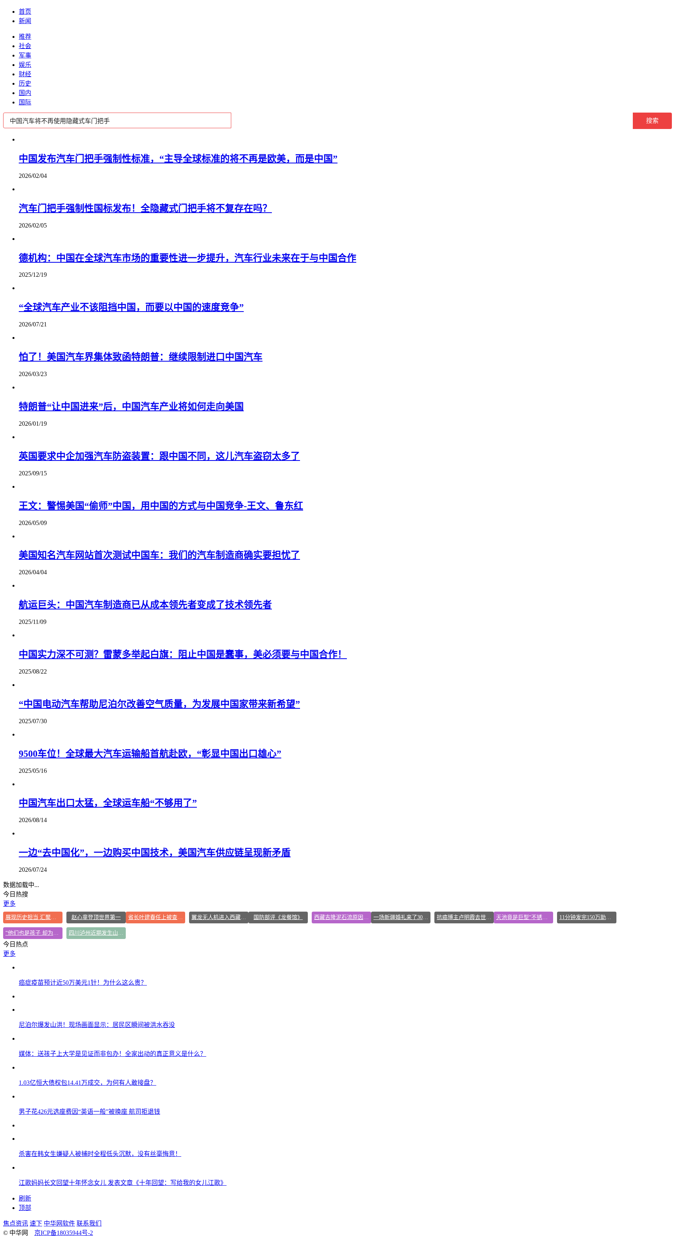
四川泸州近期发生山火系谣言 (97, 933)
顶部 (25, 1207)
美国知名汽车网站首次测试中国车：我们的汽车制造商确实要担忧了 (159, 555)
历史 (25, 83)
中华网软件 (59, 1223)
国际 (25, 102)
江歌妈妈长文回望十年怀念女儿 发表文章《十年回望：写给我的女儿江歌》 (123, 1182)
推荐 (25, 36)
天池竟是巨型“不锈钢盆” (524, 917)
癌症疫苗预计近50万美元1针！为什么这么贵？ (83, 982)
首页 (25, 11)
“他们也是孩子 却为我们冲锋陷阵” (33, 933)
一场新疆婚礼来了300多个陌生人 (401, 917)
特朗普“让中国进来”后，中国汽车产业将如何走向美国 (131, 406)
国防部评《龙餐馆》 (278, 917)
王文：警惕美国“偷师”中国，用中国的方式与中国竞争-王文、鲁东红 (161, 506)
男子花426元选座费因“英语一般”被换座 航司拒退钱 (89, 1111)
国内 (25, 93)
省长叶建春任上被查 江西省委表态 (156, 917)
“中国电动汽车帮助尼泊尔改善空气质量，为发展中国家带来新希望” (159, 704)
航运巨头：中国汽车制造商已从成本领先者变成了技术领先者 (145, 605)
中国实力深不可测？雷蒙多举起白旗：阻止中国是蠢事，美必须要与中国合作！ (183, 654)
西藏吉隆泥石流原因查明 (342, 917)
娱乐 (25, 64)
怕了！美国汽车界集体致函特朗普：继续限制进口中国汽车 (140, 357)
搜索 (652, 120)
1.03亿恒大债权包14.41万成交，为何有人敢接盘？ (87, 1082)
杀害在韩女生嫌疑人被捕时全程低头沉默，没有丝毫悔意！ (100, 1153)
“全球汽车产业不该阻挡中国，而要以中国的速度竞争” (131, 307)
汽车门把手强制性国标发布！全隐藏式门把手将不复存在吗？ (145, 208)
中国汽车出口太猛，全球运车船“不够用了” (108, 803)
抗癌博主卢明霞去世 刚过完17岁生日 (465, 917)
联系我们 (89, 1223)
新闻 (25, 21)
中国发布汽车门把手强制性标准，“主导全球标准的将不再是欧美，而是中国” (178, 159)
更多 (9, 903)
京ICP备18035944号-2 (63, 1232)
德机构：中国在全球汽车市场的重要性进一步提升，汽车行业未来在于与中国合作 (187, 258)
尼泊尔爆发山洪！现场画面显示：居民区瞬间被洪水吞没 (97, 1024)
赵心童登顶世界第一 (96, 917)
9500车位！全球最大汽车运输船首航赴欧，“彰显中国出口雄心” (150, 754)
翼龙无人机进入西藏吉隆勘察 (219, 917)
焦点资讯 (15, 1223)
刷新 (25, 1198)
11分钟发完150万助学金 (587, 917)
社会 (25, 46)
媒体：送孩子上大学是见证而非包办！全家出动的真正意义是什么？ (112, 1053)
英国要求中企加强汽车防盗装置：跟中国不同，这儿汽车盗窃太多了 (159, 456)
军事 (25, 55)
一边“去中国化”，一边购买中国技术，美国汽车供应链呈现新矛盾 (155, 853)
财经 (25, 74)
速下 (36, 1223)
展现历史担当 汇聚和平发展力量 (33, 917)
